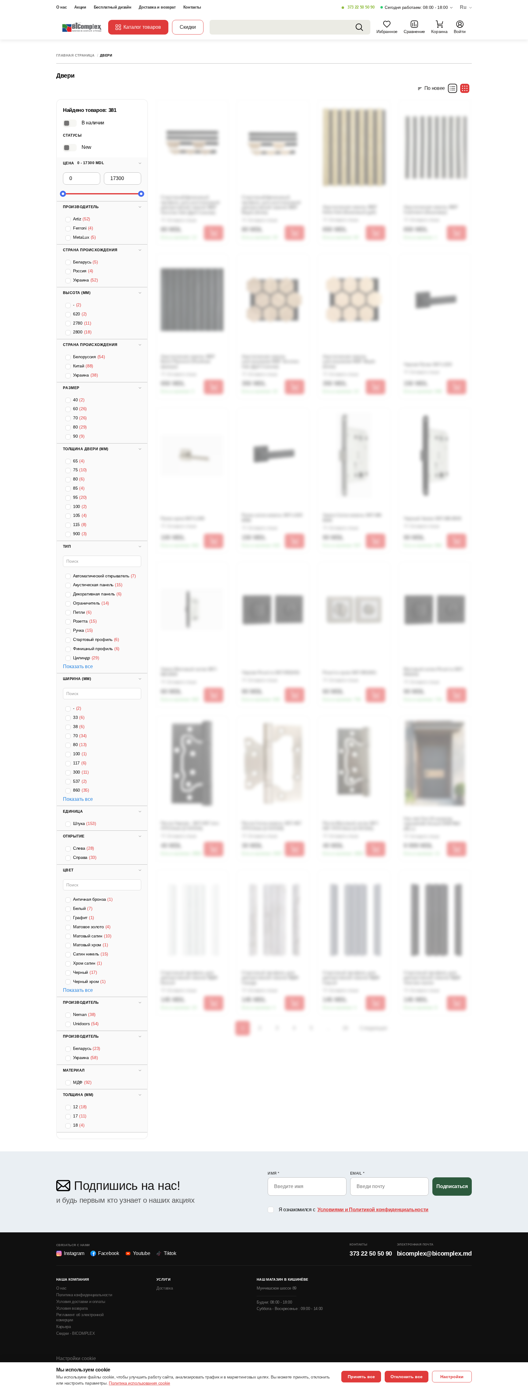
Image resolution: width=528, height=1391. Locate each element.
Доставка (164, 1288)
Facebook (108, 1253)
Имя (274, 1173)
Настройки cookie (76, 1358)
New (86, 147)
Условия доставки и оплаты (80, 1301)
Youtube (141, 1253)
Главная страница (75, 55)
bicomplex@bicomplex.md (434, 1253)
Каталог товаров (142, 27)
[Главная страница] (82, 27)
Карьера (63, 1326)
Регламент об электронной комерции (79, 1317)
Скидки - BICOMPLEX (75, 1333)
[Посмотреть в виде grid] (464, 88)
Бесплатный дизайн (112, 7)
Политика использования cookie (139, 1383)
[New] (70, 147)
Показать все (78, 666)
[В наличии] (70, 123)
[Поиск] (359, 27)
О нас (61, 7)
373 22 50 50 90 (360, 7)
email (357, 1173)
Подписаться (452, 1186)
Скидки (188, 27)
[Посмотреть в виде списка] (452, 88)
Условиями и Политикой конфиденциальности (372, 1209)
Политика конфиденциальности (84, 1295)
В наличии (93, 122)
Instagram (74, 1253)
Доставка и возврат (157, 7)
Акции (80, 7)
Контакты (192, 7)
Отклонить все (407, 1376)
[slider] (63, 194)
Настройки (452, 1376)
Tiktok (170, 1253)
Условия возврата (72, 1308)
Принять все (361, 1376)
